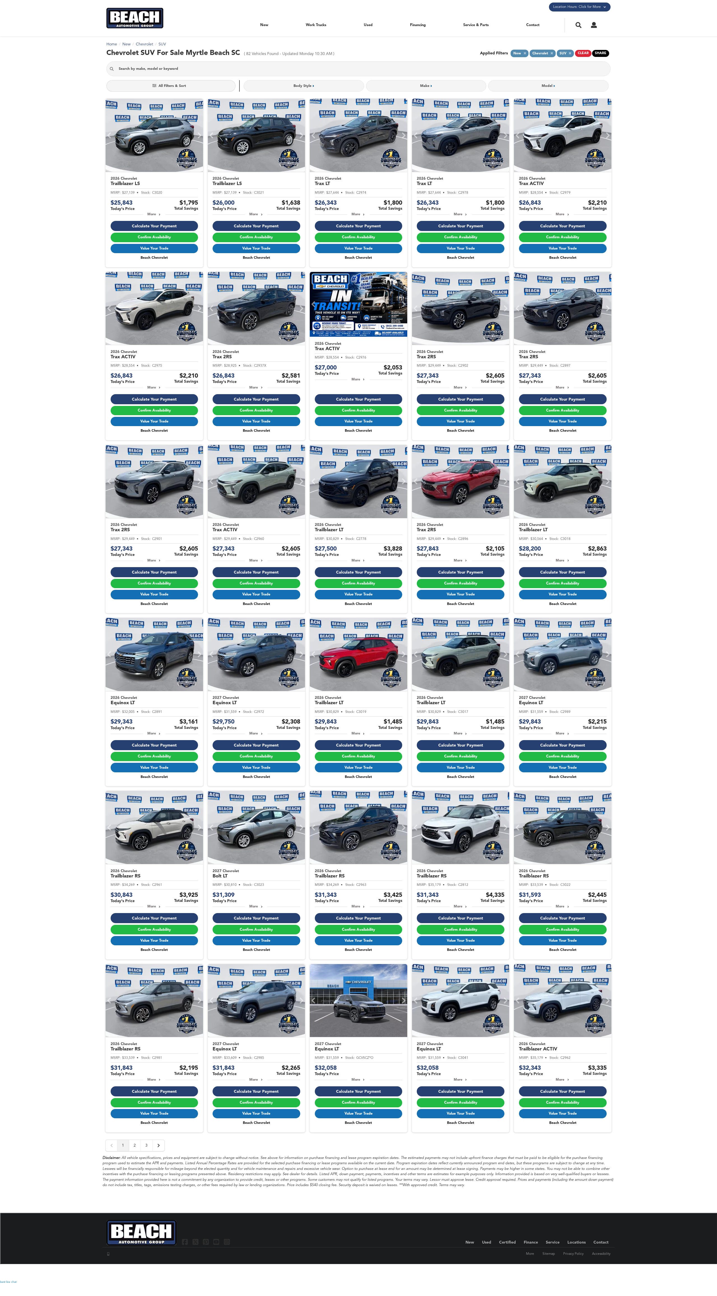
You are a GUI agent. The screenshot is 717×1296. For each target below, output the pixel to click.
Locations (576, 1242)
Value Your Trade (154, 248)
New (264, 25)
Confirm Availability (154, 237)
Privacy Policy (573, 1254)
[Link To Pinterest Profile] (206, 1241)
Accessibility (601, 1254)
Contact (532, 25)
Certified (507, 1242)
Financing (418, 25)
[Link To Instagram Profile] (226, 1241)
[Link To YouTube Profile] (217, 1241)
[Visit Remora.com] (599, 1272)
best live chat (8, 1282)
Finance (531, 1242)
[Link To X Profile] (196, 1241)
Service (553, 1242)
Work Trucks (316, 25)
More (151, 214)
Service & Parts (476, 25)
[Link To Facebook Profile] (185, 1241)
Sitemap (549, 1254)
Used (368, 25)
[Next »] (158, 1145)
